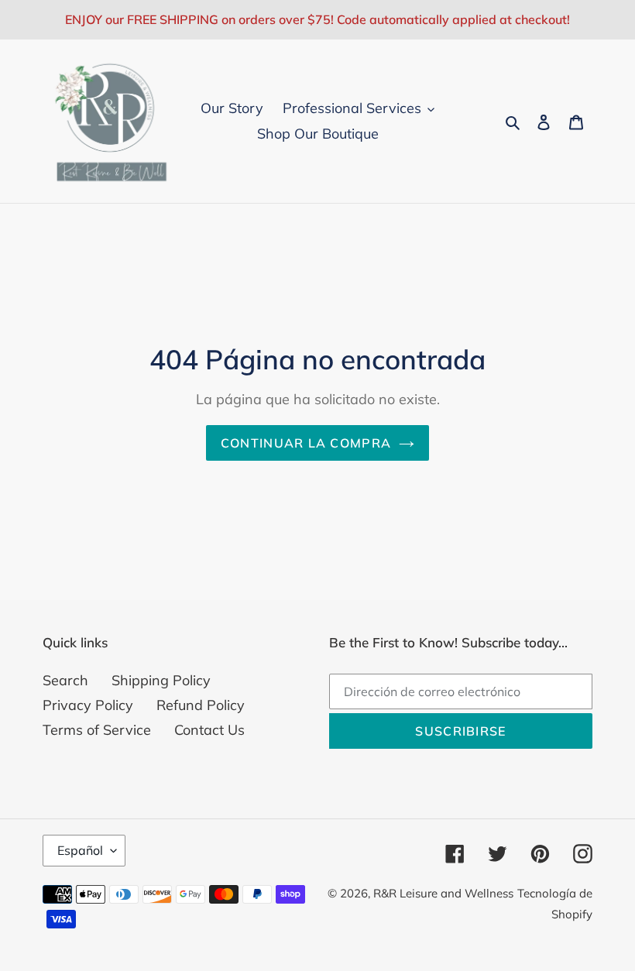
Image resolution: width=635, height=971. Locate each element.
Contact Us (209, 730)
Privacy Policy (88, 705)
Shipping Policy (161, 680)
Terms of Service (97, 730)
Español (80, 850)
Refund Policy (200, 705)
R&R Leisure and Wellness (443, 893)
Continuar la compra (306, 443)
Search (65, 680)
